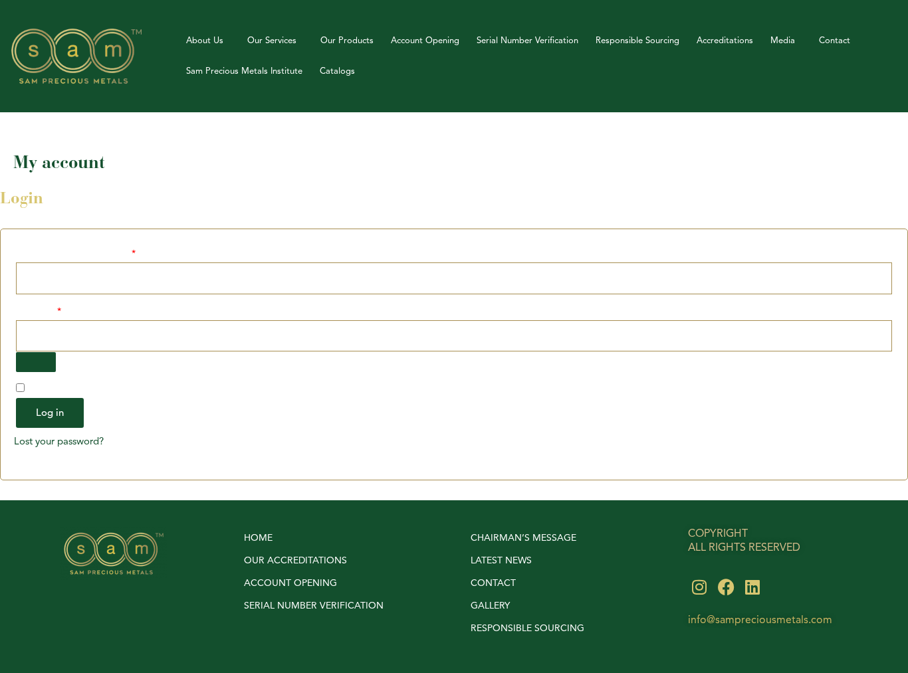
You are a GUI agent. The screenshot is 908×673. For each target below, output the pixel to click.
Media (782, 40)
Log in (50, 413)
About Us (204, 40)
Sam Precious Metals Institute (244, 71)
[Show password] (36, 362)
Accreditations (725, 40)
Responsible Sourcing (637, 40)
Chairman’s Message (523, 538)
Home (258, 538)
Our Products (347, 40)
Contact (834, 40)
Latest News (501, 560)
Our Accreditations (295, 560)
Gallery (490, 606)
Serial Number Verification (527, 40)
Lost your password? (59, 441)
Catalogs (337, 71)
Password (57, 310)
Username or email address (94, 252)
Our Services (271, 40)
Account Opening (425, 40)
